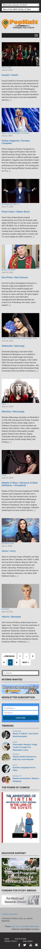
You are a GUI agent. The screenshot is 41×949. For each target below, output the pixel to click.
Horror (15, 765)
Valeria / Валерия (11, 616)
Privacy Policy (10, 941)
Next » (25, 662)
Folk (4, 67)
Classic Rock (17, 731)
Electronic (27, 338)
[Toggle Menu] (36, 35)
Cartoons (16, 754)
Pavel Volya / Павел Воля (16, 211)
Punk (9, 67)
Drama (15, 742)
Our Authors (20, 939)
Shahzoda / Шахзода (13, 346)
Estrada (25, 133)
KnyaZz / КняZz (10, 75)
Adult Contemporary (11, 133)
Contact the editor (10, 914)
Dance (4, 270)
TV (18, 204)
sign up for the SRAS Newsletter (25, 926)
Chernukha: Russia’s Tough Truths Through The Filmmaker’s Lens (25, 747)
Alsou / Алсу (9, 551)
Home (6, 939)
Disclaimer (28, 941)
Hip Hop (13, 204)
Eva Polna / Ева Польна (15, 277)
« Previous (8, 656)
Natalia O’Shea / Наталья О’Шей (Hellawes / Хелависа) (19, 484)
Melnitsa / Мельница (13, 411)
